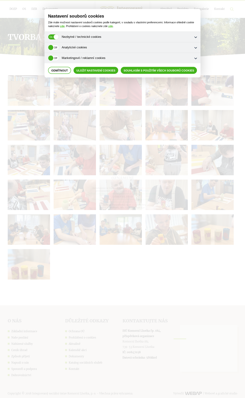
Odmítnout (59, 70)
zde (62, 26)
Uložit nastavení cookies (95, 70)
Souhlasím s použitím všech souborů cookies (159, 70)
